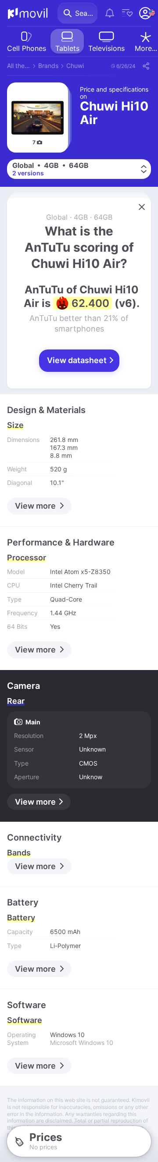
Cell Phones (26, 48)
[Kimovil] (28, 13)
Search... (86, 13)
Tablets (67, 48)
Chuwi (75, 65)
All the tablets (18, 65)
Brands (48, 65)
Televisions (106, 48)
